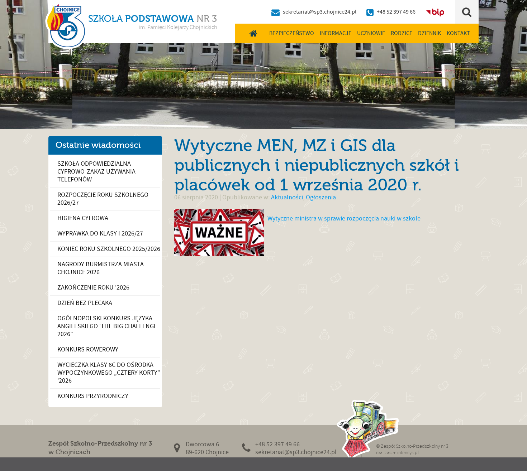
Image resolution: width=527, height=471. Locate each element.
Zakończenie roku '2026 (93, 287)
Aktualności (287, 197)
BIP (435, 11)
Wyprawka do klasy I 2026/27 (100, 233)
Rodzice (401, 33)
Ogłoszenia (321, 197)
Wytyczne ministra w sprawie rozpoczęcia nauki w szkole (344, 218)
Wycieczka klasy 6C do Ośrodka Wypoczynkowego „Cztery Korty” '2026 (108, 373)
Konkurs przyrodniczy (92, 396)
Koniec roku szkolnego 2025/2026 (108, 249)
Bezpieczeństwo (291, 33)
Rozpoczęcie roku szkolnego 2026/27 (102, 199)
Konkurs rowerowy (87, 349)
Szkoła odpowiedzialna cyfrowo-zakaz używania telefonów (96, 172)
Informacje (335, 33)
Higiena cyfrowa (82, 218)
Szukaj (467, 11)
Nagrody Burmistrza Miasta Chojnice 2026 (100, 268)
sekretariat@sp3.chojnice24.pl (319, 11)
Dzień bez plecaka (84, 303)
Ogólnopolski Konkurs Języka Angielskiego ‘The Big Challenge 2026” (107, 326)
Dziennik (429, 33)
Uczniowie (371, 33)
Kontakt (458, 33)
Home (253, 33)
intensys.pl (408, 453)
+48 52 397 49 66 (396, 11)
